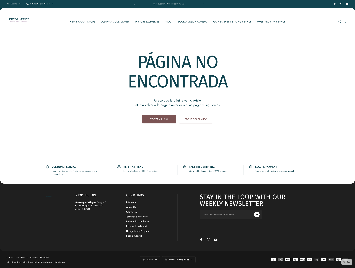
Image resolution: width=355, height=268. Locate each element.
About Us (131, 207)
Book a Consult (134, 235)
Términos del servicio (45, 262)
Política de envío (59, 262)
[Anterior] (134, 4)
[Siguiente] (203, 4)
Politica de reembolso (137, 221)
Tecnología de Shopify (39, 257)
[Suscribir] (257, 214)
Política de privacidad (29, 262)
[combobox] (14, 4)
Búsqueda (131, 202)
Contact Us (131, 212)
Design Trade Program (137, 231)
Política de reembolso (14, 262)
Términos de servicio (137, 216)
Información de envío (137, 226)
